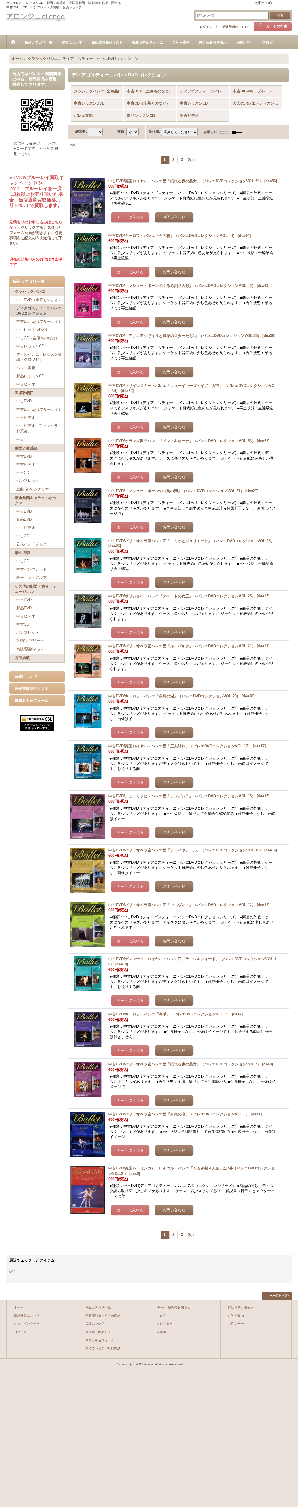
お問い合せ (236, 1323)
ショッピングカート (28, 1323)
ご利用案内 (236, 1315)
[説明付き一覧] (238, 132)
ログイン (206, 26)
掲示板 (161, 1332)
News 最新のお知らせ (173, 1307)
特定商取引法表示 (240, 1307)
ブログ (161, 1315)
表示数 (81, 132)
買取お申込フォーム (32, 700)
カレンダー (165, 1323)
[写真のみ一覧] (225, 132)
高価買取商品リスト (32, 688)
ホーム (19, 1307)
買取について (26, 676)
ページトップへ (280, 1295)
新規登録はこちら (235, 26)
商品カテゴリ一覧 (98, 1307)
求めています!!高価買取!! (103, 1348)
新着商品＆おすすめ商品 (102, 1315)
